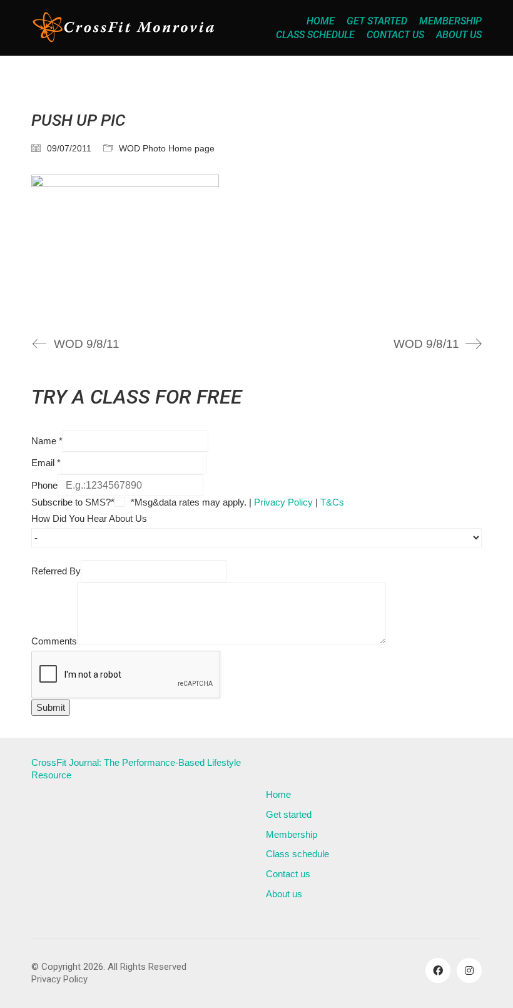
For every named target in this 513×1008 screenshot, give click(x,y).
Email (46, 462)
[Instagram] (469, 970)
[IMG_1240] (256, 245)
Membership (291, 834)
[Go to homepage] (125, 27)
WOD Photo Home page (167, 148)
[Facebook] (437, 970)
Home (278, 794)
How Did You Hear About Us (89, 518)
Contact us (288, 873)
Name (47, 440)
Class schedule (297, 853)
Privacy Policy (283, 502)
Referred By (56, 571)
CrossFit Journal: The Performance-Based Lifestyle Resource (136, 768)
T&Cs (332, 502)
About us (284, 893)
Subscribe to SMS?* (72, 502)
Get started (289, 814)
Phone (44, 485)
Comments (54, 641)
